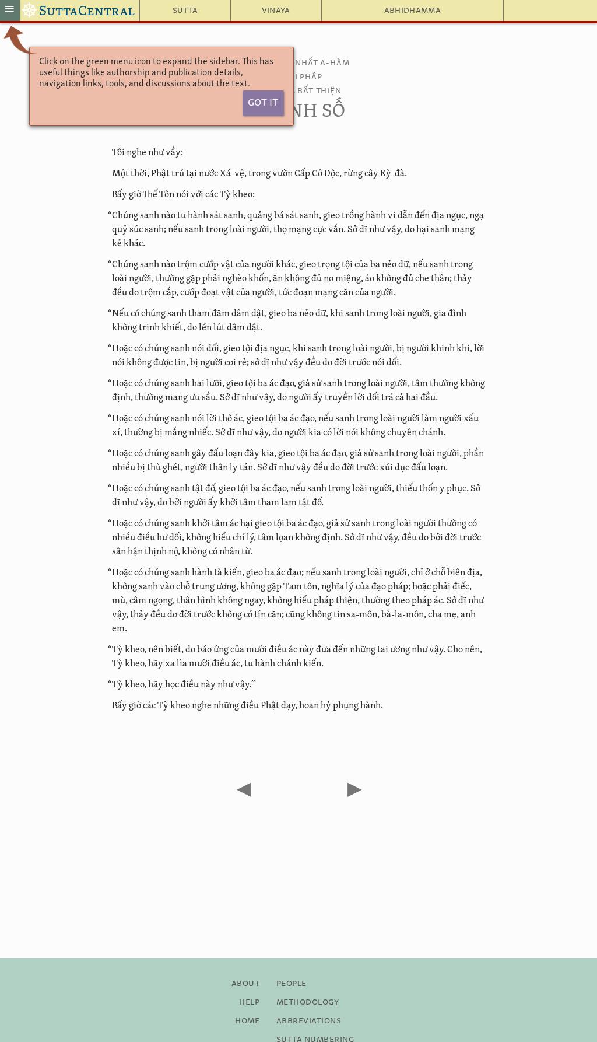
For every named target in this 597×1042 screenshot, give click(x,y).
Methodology (307, 1002)
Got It (263, 103)
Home (247, 1021)
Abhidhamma (412, 10)
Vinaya (276, 10)
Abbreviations (308, 1021)
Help (249, 1002)
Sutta (185, 10)
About (245, 983)
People (291, 983)
